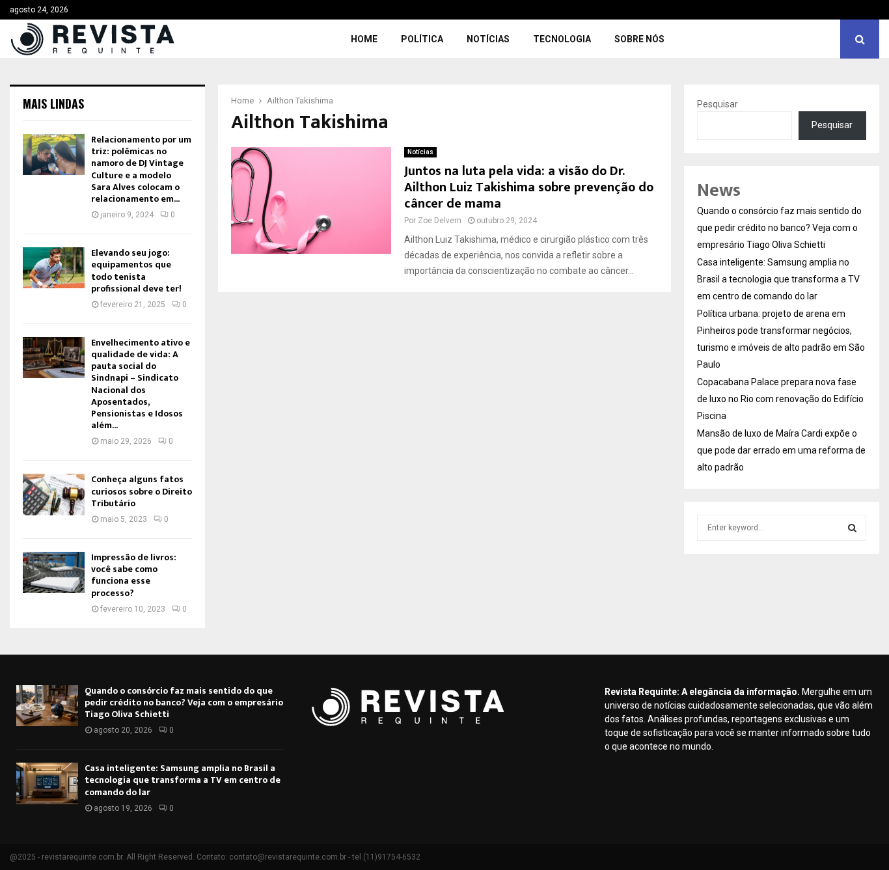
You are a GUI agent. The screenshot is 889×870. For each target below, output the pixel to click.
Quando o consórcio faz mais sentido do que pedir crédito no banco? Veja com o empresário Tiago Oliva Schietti (779, 228)
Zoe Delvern (439, 220)
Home (364, 39)
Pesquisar (717, 104)
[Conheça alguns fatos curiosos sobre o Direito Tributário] (54, 494)
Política (422, 39)
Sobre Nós (639, 39)
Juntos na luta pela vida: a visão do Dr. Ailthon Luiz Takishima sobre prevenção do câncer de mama (528, 187)
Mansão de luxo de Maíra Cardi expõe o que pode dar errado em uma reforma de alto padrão (781, 450)
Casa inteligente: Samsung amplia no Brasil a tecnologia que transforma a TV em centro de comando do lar (778, 279)
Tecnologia (562, 39)
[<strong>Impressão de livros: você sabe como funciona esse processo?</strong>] (54, 572)
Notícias (488, 39)
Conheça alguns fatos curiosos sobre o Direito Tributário (141, 491)
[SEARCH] (852, 528)
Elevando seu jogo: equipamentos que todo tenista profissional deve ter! (136, 270)
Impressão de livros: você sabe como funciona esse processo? (133, 575)
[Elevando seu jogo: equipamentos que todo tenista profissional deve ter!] (54, 267)
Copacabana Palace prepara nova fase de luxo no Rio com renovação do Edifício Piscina (780, 399)
